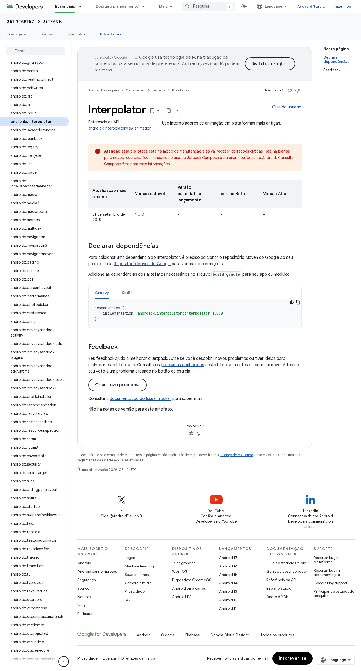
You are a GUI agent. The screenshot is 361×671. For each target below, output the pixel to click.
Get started (20, 21)
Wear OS (179, 571)
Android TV (181, 596)
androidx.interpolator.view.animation (119, 128)
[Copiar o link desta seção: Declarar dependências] (164, 246)
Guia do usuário (287, 107)
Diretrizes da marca (138, 658)
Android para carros (189, 588)
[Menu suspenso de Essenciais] (82, 6)
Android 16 (228, 566)
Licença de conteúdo (236, 455)
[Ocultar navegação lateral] (63, 661)
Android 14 (228, 583)
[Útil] (290, 90)
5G (127, 600)
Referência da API (281, 579)
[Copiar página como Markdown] (169, 110)
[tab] (102, 292)
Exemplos (76, 34)
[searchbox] (35, 51)
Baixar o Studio (278, 588)
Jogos (130, 557)
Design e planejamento (117, 6)
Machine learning (139, 566)
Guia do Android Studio (286, 562)
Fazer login (344, 6)
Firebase (192, 635)
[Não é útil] (298, 90)
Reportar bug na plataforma (327, 559)
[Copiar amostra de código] (298, 302)
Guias (47, 34)
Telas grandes (183, 562)
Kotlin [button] (127, 292)
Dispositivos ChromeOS (191, 579)
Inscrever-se (292, 658)
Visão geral (16, 34)
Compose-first (116, 164)
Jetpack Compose (203, 157)
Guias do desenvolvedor (286, 571)
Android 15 (228, 574)
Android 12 (228, 600)
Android (84, 562)
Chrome (168, 635)
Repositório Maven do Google (142, 263)
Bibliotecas (110, 34)
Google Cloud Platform (230, 635)
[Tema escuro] (292, 302)
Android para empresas (97, 571)
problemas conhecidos (182, 364)
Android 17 (228, 557)
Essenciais (65, 6)
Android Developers (103, 90)
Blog (81, 605)
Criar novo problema (117, 385)
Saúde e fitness (137, 574)
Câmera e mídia (138, 583)
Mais (163, 6)
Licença (109, 658)
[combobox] (208, 6)
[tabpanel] (195, 313)
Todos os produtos (277, 635)
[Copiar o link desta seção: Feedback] (123, 347)
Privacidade (135, 591)
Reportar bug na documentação (327, 572)
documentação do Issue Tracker (140, 398)
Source (83, 588)
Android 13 (228, 591)
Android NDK (277, 596)
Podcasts (84, 613)
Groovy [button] (102, 292)
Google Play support (330, 583)
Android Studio (311, 6)
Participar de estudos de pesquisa (334, 593)
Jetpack (52, 21)
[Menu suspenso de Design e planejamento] (145, 6)
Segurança (86, 579)
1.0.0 (139, 214)
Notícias (84, 596)
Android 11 (228, 608)
